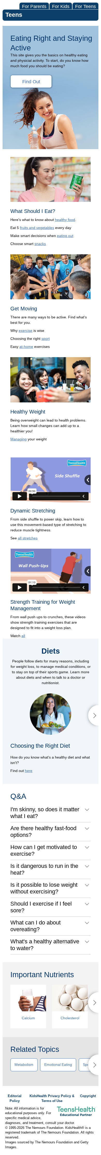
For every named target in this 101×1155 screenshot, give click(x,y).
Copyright (88, 1096)
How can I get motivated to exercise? (43, 850)
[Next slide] (93, 715)
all (23, 636)
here (28, 771)
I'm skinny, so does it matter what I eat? (44, 812)
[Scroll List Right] (93, 1002)
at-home (26, 347)
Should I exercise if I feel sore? (41, 907)
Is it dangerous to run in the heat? (44, 869)
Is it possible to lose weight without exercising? (43, 888)
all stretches (28, 538)
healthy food (65, 220)
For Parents (34, 6)
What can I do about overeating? (35, 925)
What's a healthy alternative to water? (44, 944)
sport (45, 338)
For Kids (60, 6)
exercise (25, 330)
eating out (65, 236)
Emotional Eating (58, 1064)
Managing (18, 439)
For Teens (85, 6)
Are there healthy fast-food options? (43, 831)
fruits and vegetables (37, 228)
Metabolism (24, 1064)
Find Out (31, 81)
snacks (40, 244)
